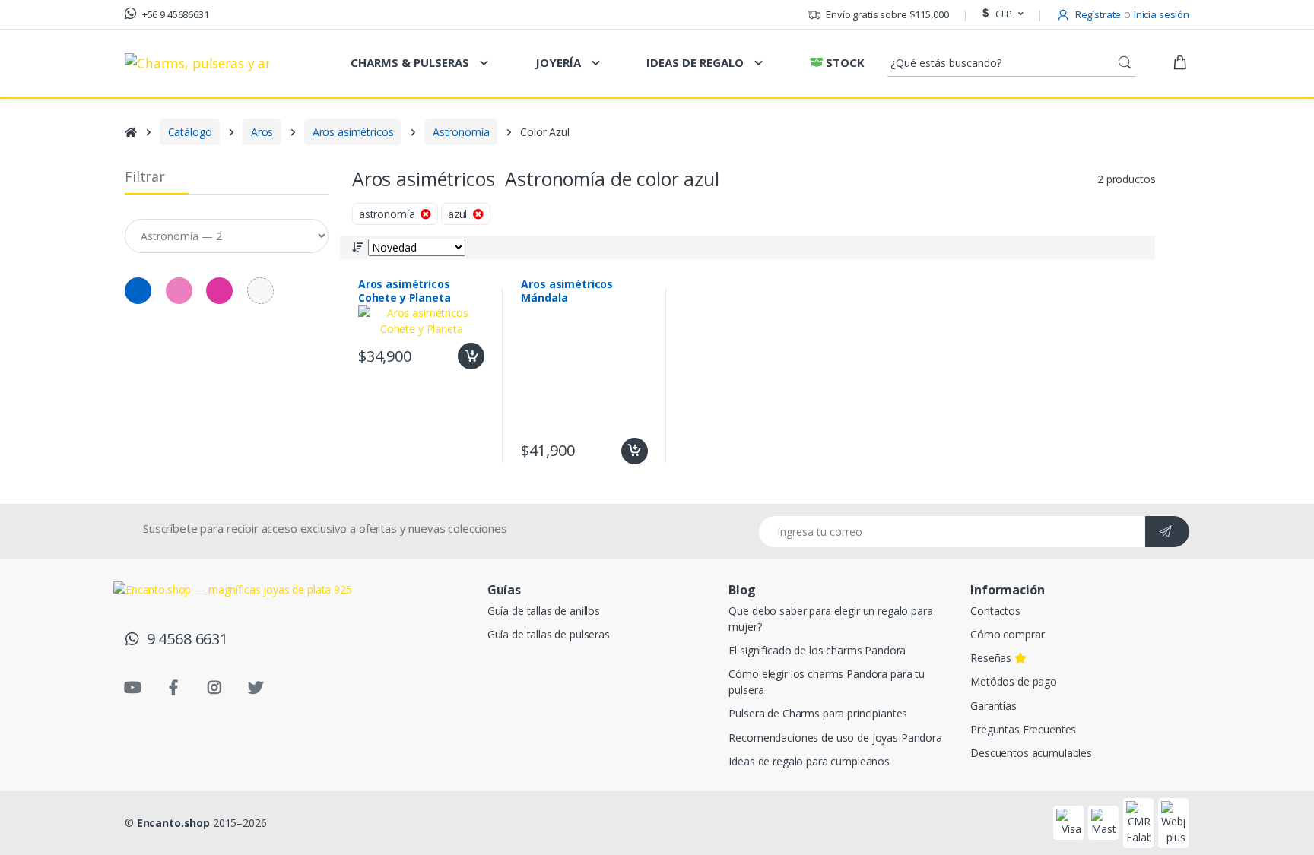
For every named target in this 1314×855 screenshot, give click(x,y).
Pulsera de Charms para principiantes (817, 713)
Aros (262, 132)
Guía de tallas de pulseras (548, 634)
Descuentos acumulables (1031, 753)
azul (460, 214)
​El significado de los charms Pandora (817, 650)
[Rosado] (69, 167)
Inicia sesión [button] (1161, 14)
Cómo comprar (1007, 634)
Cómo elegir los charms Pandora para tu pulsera (826, 682)
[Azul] (31, 167)
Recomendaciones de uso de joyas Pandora (834, 737)
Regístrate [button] (1097, 14)
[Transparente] (260, 290)
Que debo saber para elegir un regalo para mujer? (830, 618)
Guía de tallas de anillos (543, 610)
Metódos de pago (1013, 681)
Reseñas (992, 658)
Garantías (993, 705)
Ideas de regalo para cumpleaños (809, 761)
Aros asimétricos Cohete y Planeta (404, 291)
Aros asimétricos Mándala (567, 291)
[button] (1001, 14)
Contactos (995, 610)
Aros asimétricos (353, 132)
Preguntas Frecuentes (1023, 729)
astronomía (390, 214)
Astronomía (461, 132)
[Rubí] (108, 167)
